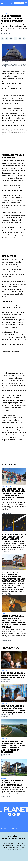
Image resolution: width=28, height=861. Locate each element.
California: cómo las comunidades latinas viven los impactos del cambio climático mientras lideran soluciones (13, 746)
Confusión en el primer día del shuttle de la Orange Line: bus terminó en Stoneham (14, 538)
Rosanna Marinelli (7, 511)
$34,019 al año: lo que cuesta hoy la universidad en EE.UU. (12, 782)
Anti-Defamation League (7, 714)
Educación (4, 778)
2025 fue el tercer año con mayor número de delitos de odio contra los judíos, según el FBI (13, 709)
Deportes (13, 821)
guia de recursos (6, 486)
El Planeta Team (5, 33)
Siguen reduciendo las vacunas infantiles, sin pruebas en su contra (13, 675)
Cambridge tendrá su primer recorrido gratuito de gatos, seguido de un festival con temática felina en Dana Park (14, 621)
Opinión (13, 825)
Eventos (4, 613)
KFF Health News (5, 679)
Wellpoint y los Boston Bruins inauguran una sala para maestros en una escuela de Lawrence (13, 576)
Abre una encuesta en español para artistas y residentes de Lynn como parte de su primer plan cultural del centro (14, 494)
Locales (4, 532)
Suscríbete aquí (13, 132)
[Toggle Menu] (26, 3)
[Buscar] (11, 3)
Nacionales (4, 13)
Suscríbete (20, 3)
